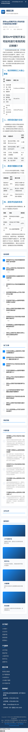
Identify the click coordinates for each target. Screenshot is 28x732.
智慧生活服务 (6, 671)
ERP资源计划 (6, 683)
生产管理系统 (6, 674)
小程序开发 (5, 656)
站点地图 (7, 729)
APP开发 (4, 650)
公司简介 (4, 628)
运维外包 (4, 662)
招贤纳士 (4, 640)
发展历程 (4, 634)
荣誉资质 (4, 637)
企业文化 (4, 631)
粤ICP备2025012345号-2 (11, 723)
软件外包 (4, 659)
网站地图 (2, 729)
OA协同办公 (5, 677)
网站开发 (4, 653)
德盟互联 (2, 731)
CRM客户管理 (6, 680)
